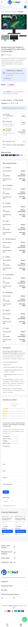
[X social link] (10, 103)
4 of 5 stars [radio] (17, 436)
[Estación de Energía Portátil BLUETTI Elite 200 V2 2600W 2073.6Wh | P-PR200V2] (20, 516)
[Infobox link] (8, 547)
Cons (4, 471)
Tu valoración (6, 446)
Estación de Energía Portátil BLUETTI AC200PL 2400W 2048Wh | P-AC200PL (7, 520)
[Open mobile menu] (2, 2)
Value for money (7, 438)
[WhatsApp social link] (15, 103)
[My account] (26, 2)
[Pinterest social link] (12, 103)
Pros (4, 464)
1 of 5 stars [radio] (13, 436)
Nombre (5, 477)
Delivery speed (7, 443)
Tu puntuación (7, 436)
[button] (24, 619)
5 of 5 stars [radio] (18, 436)
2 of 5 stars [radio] (14, 436)
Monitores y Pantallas (10, 11)
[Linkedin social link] (14, 103)
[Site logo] (14, 2)
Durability (5, 441)
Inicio (2, 11)
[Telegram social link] (17, 103)
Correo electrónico (8, 484)
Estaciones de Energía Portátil (7, 522)
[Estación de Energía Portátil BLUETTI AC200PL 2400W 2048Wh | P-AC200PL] (7, 516)
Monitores (20, 11)
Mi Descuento (7, 78)
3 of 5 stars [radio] (15, 436)
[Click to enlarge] (4, 31)
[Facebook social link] (8, 103)
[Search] (25, 7)
